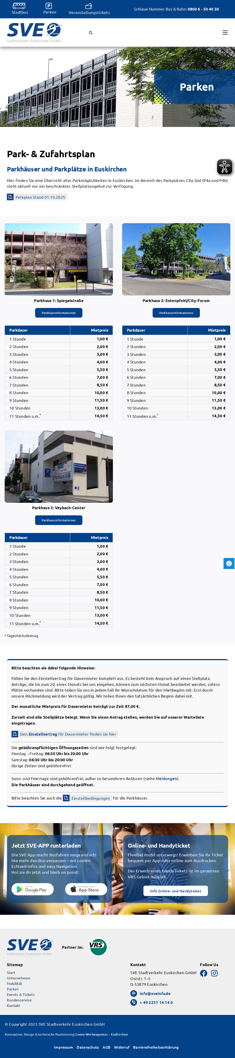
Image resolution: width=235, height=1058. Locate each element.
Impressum (63, 1047)
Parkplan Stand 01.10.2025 (40, 197)
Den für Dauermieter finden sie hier (68, 733)
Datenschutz (88, 1047)
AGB (106, 1047)
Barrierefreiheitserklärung (156, 1047)
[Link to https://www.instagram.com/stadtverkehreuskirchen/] (214, 973)
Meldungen (166, 778)
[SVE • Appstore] (86, 885)
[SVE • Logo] (34, 24)
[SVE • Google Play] (32, 885)
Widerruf (121, 1047)
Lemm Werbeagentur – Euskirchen (102, 1034)
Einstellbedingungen (91, 798)
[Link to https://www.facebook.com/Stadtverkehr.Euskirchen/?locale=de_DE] (203, 973)
